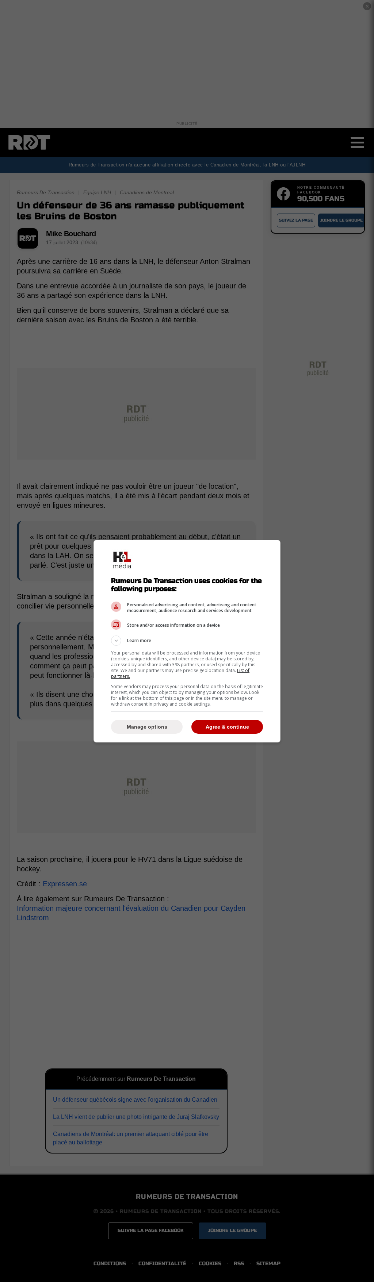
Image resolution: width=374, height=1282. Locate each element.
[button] (187, 641)
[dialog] (187, 641)
